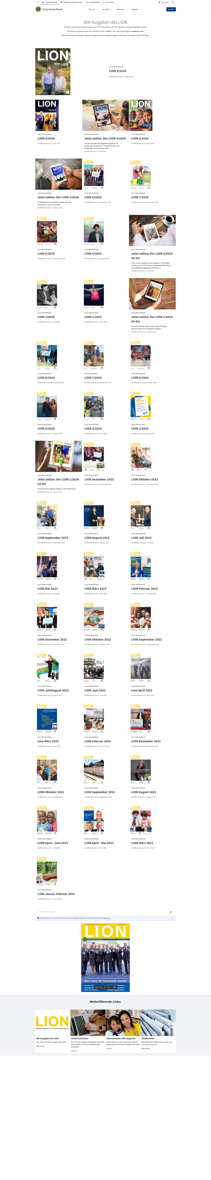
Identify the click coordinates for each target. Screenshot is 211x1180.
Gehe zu (74, 1051)
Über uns (92, 9)
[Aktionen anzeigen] (174, 912)
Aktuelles (135, 9)
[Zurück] (37, 912)
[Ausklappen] (115, 987)
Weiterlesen (40, 1046)
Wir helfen (105, 9)
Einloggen (164, 2)
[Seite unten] (109, 987)
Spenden (171, 9)
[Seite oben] (105, 987)
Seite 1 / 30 (98, 987)
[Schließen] (172, 919)
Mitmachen (120, 9)
